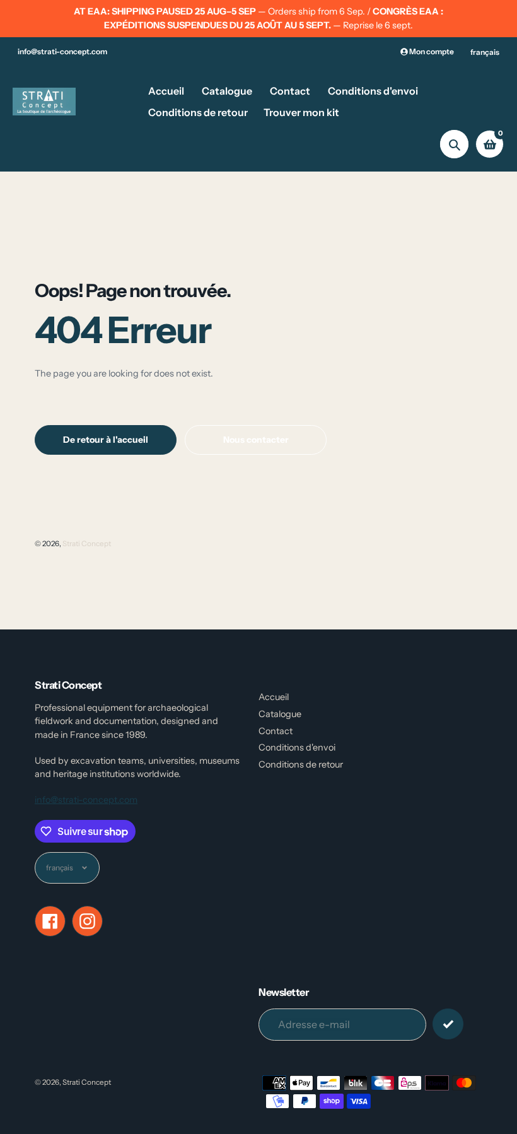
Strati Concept (86, 543)
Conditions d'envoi (296, 747)
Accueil (273, 697)
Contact (275, 731)
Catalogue (279, 714)
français (484, 52)
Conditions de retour (300, 764)
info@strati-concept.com (62, 51)
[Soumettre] (448, 1023)
